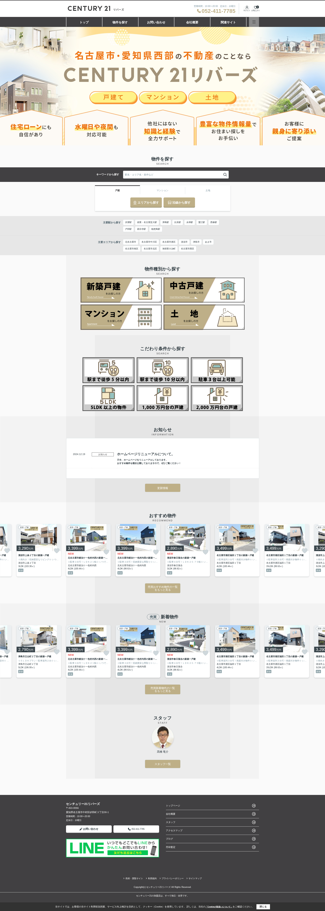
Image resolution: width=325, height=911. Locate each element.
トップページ (173, 805)
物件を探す (120, 22)
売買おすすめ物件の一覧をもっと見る (163, 588)
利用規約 (152, 878)
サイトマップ (195, 878)
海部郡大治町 (169, 248)
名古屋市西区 (187, 248)
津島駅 (165, 222)
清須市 (184, 242)
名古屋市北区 (150, 248)
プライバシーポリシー (173, 878)
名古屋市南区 (131, 248)
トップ (84, 22)
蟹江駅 (201, 222)
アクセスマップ (174, 830)
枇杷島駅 (155, 229)
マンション (162, 190)
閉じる (263, 906)
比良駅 (177, 222)
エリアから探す (148, 202)
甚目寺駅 (141, 229)
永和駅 (189, 222)
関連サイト (228, 22)
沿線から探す (181, 202)
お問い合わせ (156, 22)
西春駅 (213, 222)
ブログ (169, 838)
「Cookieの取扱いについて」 (219, 907)
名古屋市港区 (169, 242)
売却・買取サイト (134, 878)
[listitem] (88, 550)
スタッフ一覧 (163, 764)
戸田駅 (128, 229)
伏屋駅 (128, 222)
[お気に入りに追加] (7, 550)
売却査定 (170, 847)
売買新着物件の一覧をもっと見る (162, 690)
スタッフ (170, 822)
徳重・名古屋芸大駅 (147, 222)
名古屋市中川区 (149, 242)
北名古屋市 (130, 242)
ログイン (246, 10)
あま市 (208, 242)
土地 (207, 190)
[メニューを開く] (254, 22)
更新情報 (162, 488)
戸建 (117, 190)
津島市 (196, 242)
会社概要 (192, 22)
